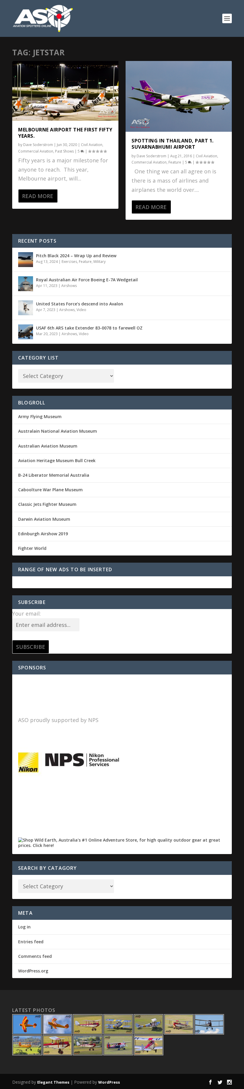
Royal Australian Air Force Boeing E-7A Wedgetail (87, 280)
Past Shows (64, 151)
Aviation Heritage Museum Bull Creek (57, 460)
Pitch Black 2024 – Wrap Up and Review (76, 255)
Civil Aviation (91, 144)
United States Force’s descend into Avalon (79, 304)
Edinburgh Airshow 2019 (43, 533)
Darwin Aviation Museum (44, 519)
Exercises (69, 261)
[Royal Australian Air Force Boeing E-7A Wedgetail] (25, 283)
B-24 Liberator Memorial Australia (53, 475)
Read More (37, 196)
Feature (174, 162)
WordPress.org (33, 971)
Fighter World (32, 548)
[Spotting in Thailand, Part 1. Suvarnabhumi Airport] (179, 96)
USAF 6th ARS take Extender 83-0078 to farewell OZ (89, 328)
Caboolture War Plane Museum (50, 489)
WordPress (109, 1082)
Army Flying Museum (40, 416)
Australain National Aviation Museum (57, 431)
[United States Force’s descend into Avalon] (25, 307)
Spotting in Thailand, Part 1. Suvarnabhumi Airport (173, 143)
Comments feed (35, 956)
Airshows (69, 285)
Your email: (26, 613)
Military (99, 261)
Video (81, 309)
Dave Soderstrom (38, 144)
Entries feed (30, 941)
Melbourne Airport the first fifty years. (65, 132)
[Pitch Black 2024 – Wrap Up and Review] (25, 259)
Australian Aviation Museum (47, 446)
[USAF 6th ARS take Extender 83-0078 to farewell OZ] (25, 331)
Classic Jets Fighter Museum (47, 504)
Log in (24, 927)
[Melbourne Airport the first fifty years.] (65, 91)
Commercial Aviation (35, 151)
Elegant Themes (53, 1082)
